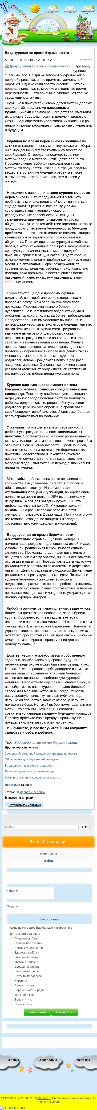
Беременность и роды (29, 990)
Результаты (64, 1012)
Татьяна (19, 60)
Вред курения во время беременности (45, 742)
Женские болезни (26, 957)
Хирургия (21, 980)
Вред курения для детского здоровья (29, 765)
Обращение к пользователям (71, 1098)
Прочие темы (23, 1004)
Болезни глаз (23, 999)
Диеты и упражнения (29, 948)
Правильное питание (29, 943)
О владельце (48, 1060)
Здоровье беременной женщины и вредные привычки (41, 753)
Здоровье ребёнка (32, 792)
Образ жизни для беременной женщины (32, 759)
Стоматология (24, 985)
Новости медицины (27, 933)
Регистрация (48, 854)
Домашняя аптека (27, 966)
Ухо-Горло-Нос (24, 995)
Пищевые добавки (27, 938)
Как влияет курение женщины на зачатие (32, 777)
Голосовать (37, 1012)
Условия (13, 1060)
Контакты (83, 1060)
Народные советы (27, 971)
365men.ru (44, 1098)
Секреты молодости (28, 976)
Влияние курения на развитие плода (29, 771)
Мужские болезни (26, 962)
